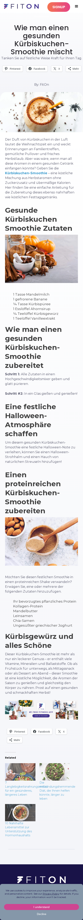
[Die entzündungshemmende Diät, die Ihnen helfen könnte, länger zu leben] (54, 771)
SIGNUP (58, 7)
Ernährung (41, 16)
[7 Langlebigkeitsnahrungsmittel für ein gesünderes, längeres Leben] (20, 771)
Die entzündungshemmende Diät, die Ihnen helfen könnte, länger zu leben (57, 790)
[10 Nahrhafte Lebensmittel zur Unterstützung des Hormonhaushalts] (20, 812)
